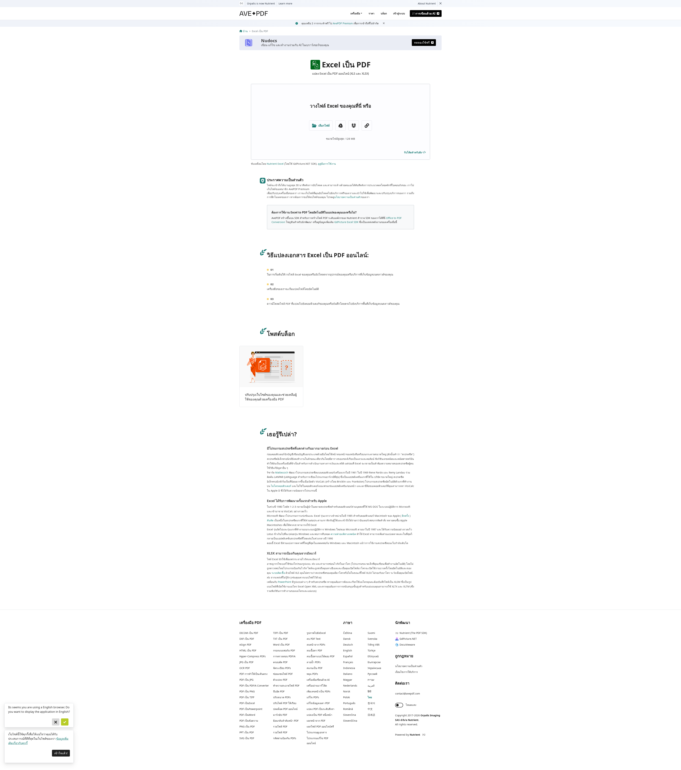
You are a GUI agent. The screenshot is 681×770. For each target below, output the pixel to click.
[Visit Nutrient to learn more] (241, 3)
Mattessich (281, 472)
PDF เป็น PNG (247, 691)
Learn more (285, 3)
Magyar (347, 679)
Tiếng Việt (374, 644)
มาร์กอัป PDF (280, 714)
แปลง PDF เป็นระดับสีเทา (320, 709)
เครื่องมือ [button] (355, 13)
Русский (372, 674)
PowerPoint (284, 582)
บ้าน (245, 31)
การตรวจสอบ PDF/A (284, 656)
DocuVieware (407, 644)
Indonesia (349, 668)
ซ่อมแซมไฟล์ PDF (283, 674)
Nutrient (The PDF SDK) (413, 633)
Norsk (346, 691)
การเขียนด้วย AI (425, 13)
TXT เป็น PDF (280, 638)
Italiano (347, 674)
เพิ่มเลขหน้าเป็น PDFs (318, 691)
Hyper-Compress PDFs (252, 656)
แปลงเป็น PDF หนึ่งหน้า (319, 714)
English (347, 650)
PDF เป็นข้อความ (248, 720)
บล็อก (384, 13)
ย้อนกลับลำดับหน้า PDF (285, 720)
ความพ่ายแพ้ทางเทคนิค (343, 534)
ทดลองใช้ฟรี (422, 42)
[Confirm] (64, 722)
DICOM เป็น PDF (248, 633)
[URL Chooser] (367, 125)
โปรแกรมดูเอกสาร (317, 732)
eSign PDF (245, 644)
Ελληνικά (373, 656)
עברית (371, 679)
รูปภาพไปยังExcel (316, 633)
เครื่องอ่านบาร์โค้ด (317, 685)
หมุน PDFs (312, 674)
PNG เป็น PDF (247, 726)
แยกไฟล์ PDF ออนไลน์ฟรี (320, 726)
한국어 (371, 703)
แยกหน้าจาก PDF (316, 720)
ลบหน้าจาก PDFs (316, 644)
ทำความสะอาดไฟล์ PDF (286, 685)
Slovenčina (349, 714)
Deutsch (348, 644)
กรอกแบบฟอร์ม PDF (284, 650)
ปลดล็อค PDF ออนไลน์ (285, 709)
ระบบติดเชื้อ (278, 572)
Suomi (371, 633)
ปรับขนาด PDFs (282, 697)
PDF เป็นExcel (247, 703)
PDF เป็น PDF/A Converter (254, 685)
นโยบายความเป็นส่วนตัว (347, 197)
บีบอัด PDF (278, 691)
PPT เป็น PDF (246, 732)
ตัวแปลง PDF (280, 679)
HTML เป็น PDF (247, 650)
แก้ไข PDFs (313, 697)
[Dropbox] (353, 125)
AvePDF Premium (343, 23)
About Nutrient (427, 3)
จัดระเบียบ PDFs (282, 668)
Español (348, 656)
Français (348, 662)
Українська (374, 668)
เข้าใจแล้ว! (61, 753)
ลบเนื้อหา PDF (314, 650)
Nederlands (350, 685)
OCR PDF (244, 668)
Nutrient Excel (275, 163)
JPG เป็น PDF (246, 662)
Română (348, 709)
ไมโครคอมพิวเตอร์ (281, 486)
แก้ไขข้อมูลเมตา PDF (318, 703)
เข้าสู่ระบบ (399, 13)
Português (349, 703)
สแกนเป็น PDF (314, 668)
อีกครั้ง (405, 515)
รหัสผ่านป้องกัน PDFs (284, 738)
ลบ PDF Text (313, 638)
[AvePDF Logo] (253, 13)
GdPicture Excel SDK (346, 222)
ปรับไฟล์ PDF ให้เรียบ (284, 703)
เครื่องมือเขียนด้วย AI (318, 679)
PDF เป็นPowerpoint (250, 709)
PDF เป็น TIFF (246, 697)
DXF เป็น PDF (246, 638)
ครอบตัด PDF (280, 662)
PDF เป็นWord (247, 714)
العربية (371, 685)
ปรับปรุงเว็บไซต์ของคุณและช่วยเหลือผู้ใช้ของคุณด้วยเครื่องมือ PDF (271, 396)
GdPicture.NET (408, 638)
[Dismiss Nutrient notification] (440, 3)
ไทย (370, 697)
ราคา (371, 13)
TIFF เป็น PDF (280, 633)
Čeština (347, 633)
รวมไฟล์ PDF (280, 726)
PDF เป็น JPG (246, 679)
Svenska (372, 638)
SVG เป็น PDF (246, 738)
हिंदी (369, 691)
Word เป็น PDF (281, 644)
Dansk (346, 638)
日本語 (371, 714)
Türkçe (371, 650)
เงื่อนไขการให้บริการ (406, 672)
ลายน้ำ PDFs (314, 662)
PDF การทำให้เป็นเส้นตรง (253, 674)
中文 (370, 709)
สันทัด (270, 520)
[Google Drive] (340, 125)
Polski (346, 697)
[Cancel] (55, 722)
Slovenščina (350, 720)
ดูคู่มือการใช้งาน (327, 163)
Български (374, 662)
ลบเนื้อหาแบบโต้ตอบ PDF (320, 656)
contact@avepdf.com (407, 693)
